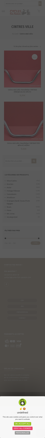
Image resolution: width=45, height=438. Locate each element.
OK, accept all (22, 424)
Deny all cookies (22, 428)
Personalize (22, 433)
